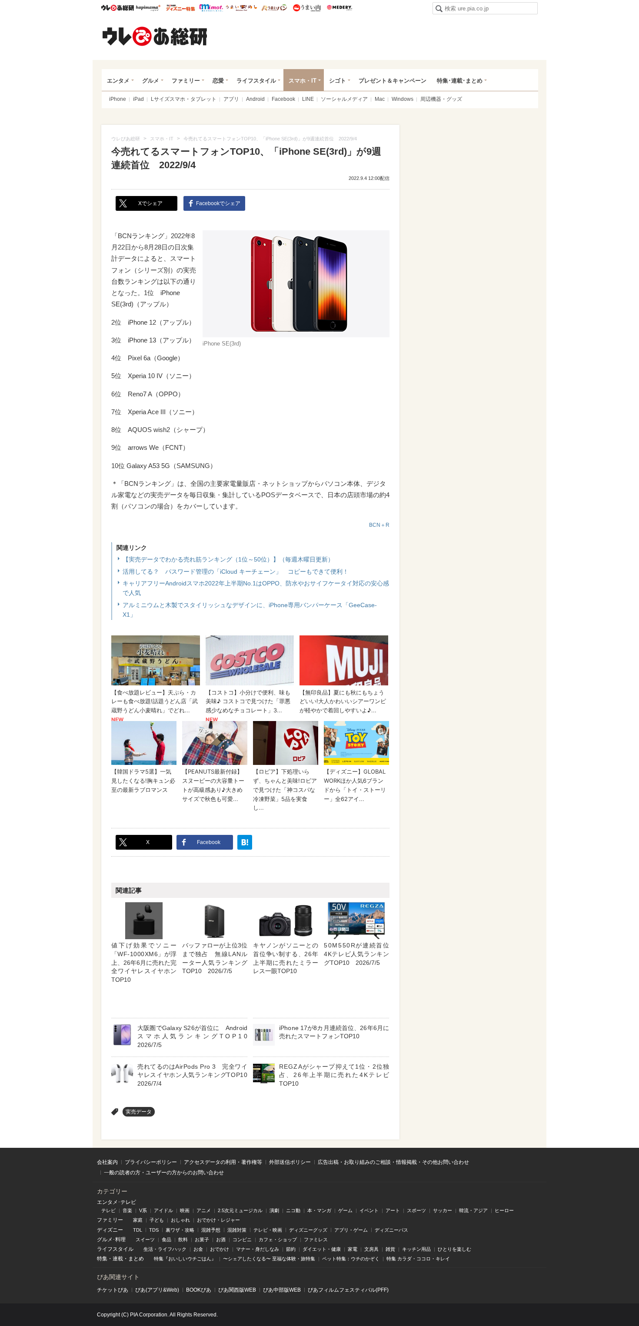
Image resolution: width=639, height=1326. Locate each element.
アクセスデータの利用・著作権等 (223, 1162)
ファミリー (186, 80)
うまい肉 (306, 7)
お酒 (221, 1239)
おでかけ (219, 1249)
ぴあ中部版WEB (282, 1290)
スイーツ (145, 1239)
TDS (154, 1230)
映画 (185, 1210)
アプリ (231, 99)
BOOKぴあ (198, 1290)
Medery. (339, 7)
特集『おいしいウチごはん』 (185, 1258)
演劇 (274, 1210)
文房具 (371, 1249)
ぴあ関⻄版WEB (237, 1290)
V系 (143, 1210)
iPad (138, 99)
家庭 (138, 1220)
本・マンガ (319, 1210)
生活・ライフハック (164, 1249)
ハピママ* (148, 7)
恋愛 (218, 80)
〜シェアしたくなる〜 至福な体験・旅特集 (269, 1258)
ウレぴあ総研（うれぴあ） (155, 36)
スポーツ (416, 1210)
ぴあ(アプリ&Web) (157, 1290)
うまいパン (274, 7)
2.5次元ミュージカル (240, 1210)
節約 (291, 1249)
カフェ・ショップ (278, 1239)
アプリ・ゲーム (351, 1230)
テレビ (108, 1210)
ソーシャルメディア (344, 99)
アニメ (203, 1210)
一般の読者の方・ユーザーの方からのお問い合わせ (164, 1173)
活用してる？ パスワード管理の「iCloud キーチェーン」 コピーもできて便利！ (236, 571)
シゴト (337, 80)
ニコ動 (293, 1210)
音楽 (127, 1210)
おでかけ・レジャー (218, 1220)
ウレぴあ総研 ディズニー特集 (180, 7)
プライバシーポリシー (151, 1162)
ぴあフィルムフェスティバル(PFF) (348, 1290)
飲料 (183, 1239)
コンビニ (242, 1239)
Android (255, 99)
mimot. (211, 7)
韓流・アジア (473, 1210)
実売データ (139, 1112)
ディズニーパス (391, 1230)
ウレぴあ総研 (117, 7)
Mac (380, 99)
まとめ (136, 1259)
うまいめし (241, 7)
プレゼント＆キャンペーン (392, 80)
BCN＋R (379, 525)
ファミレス (316, 1239)
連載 (118, 1259)
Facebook (283, 99)
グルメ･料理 (111, 1239)
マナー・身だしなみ (257, 1249)
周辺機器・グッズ (441, 99)
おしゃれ (180, 1220)
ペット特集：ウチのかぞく (350, 1258)
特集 (102, 1259)
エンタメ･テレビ (116, 1202)
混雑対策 (236, 1230)
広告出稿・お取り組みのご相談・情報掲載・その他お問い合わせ (393, 1162)
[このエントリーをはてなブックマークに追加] (244, 842)
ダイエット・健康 (322, 1249)
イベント (369, 1210)
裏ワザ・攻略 (180, 1230)
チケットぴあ (112, 1290)
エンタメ (118, 80)
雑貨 (390, 1249)
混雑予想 (210, 1230)
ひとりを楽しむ (454, 1249)
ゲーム (345, 1210)
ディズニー (110, 1230)
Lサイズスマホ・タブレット (183, 99)
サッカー (442, 1210)
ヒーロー (504, 1210)
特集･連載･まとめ (460, 80)
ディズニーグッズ (308, 1230)
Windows (402, 99)
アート (393, 1210)
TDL (137, 1230)
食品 (166, 1239)
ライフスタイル (256, 80)
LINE (308, 99)
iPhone (117, 99)
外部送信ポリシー (290, 1162)
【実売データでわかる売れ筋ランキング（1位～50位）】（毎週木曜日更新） (228, 559)
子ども (157, 1220)
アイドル (163, 1210)
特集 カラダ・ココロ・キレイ (418, 1258)
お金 (198, 1249)
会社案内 (107, 1162)
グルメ (150, 80)
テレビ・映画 (267, 1230)
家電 (352, 1249)
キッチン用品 (416, 1249)
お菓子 (202, 1239)
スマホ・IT (302, 80)
